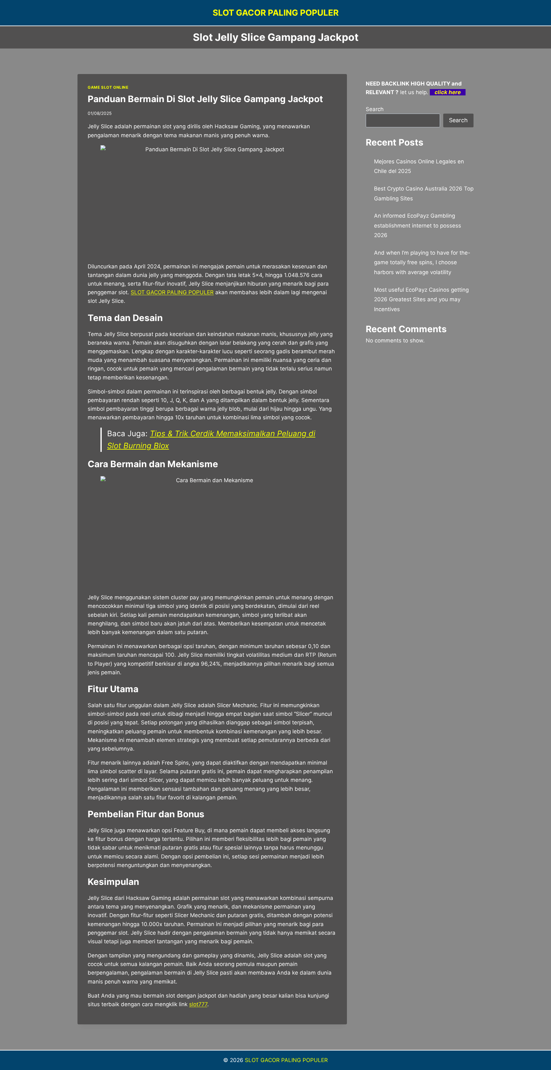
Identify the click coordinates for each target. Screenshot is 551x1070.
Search (375, 109)
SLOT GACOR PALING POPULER (286, 1060)
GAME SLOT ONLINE (108, 87)
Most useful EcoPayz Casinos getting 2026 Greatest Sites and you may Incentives (421, 299)
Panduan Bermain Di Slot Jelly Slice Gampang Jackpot (205, 99)
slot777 (198, 1004)
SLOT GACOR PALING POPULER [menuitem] (172, 292)
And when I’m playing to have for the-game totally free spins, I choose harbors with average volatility (422, 262)
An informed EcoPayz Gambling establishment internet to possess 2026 (417, 225)
